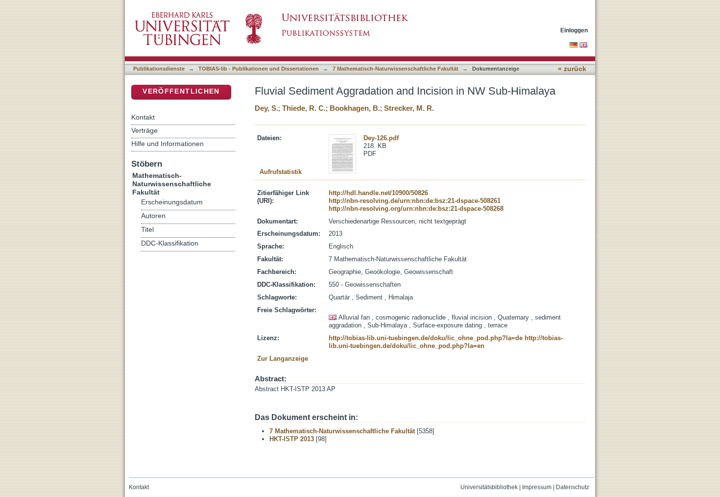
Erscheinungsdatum (172, 202)
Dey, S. (266, 108)
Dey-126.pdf (381, 138)
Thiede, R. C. (304, 108)
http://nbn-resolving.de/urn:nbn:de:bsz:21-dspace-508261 (415, 200)
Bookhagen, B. (355, 108)
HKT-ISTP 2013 (291, 439)
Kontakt (143, 117)
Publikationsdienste (159, 69)
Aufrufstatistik (281, 171)
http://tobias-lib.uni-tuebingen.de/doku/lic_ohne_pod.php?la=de (426, 338)
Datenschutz (572, 487)
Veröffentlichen (181, 91)
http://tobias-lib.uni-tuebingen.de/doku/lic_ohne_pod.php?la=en (446, 341)
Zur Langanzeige (282, 358)
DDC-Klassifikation (169, 243)
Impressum (537, 487)
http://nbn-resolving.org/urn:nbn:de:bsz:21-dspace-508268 (416, 208)
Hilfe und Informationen (167, 144)
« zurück (572, 69)
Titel (147, 229)
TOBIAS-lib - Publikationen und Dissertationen (258, 69)
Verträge (144, 130)
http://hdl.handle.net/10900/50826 (378, 193)
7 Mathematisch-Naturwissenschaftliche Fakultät (395, 69)
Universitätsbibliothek (489, 487)
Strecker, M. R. (409, 108)
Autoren (153, 216)
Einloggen (574, 30)
